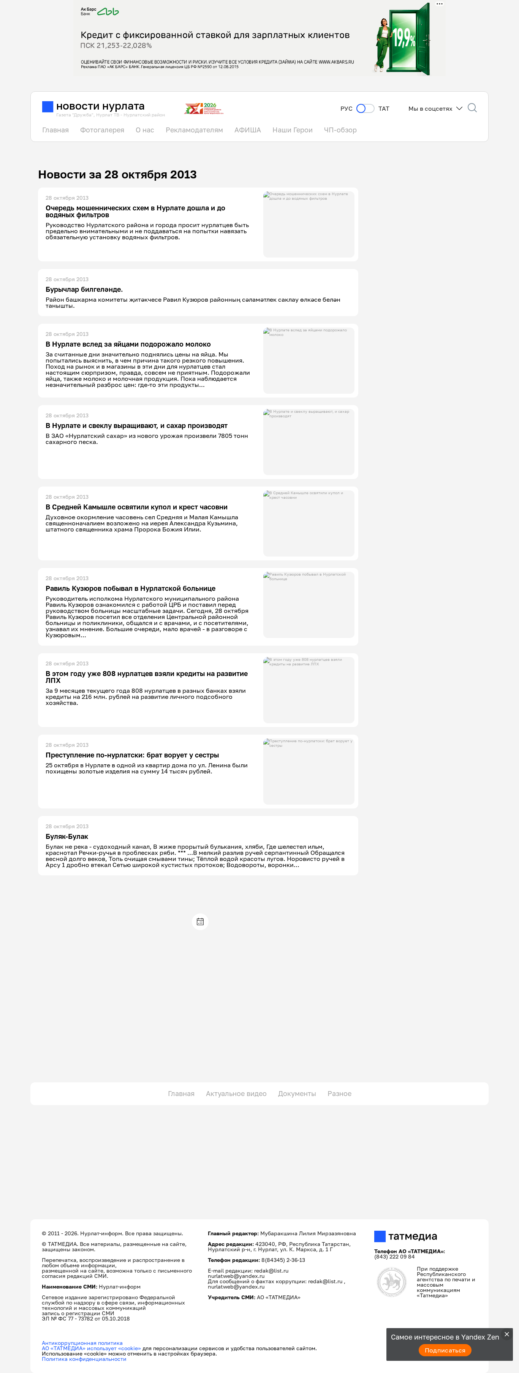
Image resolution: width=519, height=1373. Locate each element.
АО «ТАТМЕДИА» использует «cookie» (91, 1348)
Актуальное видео (236, 1093)
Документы (297, 1093)
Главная (55, 130)
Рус (346, 108)
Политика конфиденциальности (84, 1358)
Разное (339, 1093)
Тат (383, 108)
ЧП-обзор (340, 130)
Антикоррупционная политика (82, 1343)
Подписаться (445, 1350)
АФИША (247, 130)
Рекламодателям (194, 130)
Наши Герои (292, 130)
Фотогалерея (102, 130)
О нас (145, 130)
